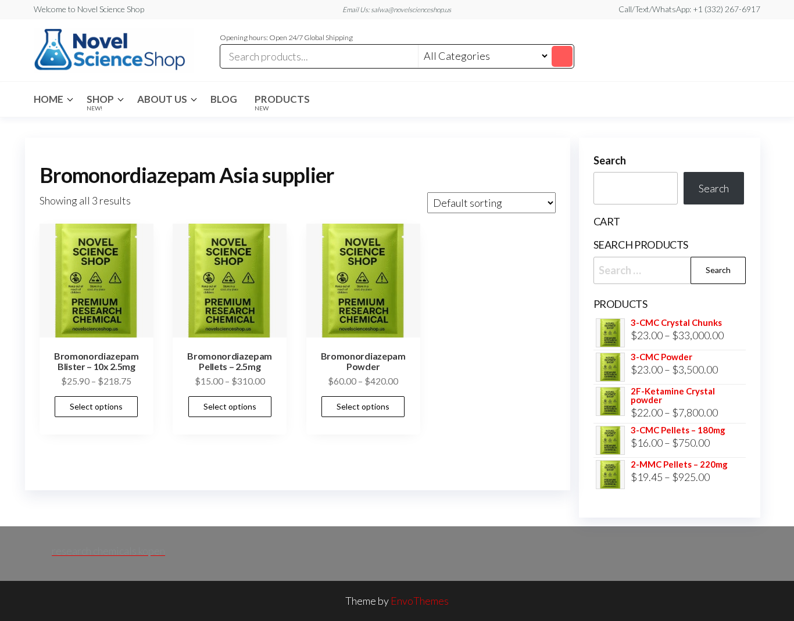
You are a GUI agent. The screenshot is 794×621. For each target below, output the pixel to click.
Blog (223, 99)
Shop (100, 102)
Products (282, 102)
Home (48, 99)
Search (609, 160)
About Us (162, 99)
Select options (96, 406)
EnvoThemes (420, 600)
